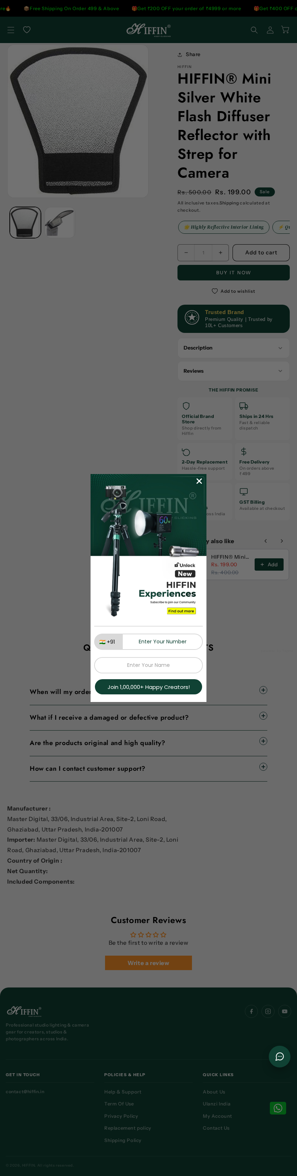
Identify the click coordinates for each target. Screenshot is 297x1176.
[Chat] (279, 1056)
